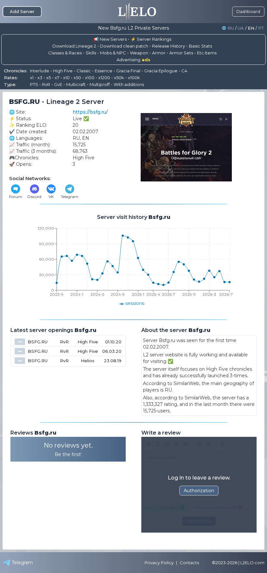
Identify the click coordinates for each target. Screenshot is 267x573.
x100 (89, 77)
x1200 (104, 77)
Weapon (139, 52)
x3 (39, 77)
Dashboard (248, 11)
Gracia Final (128, 70)
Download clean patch (124, 46)
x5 (48, 77)
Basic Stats (200, 46)
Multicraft (76, 84)
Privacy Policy (159, 562)
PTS (34, 84)
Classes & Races (65, 52)
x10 (66, 77)
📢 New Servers (110, 39)
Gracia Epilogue (160, 70)
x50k (119, 77)
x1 (32, 77)
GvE (58, 84)
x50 (77, 77)
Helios (87, 360)
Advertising (133, 60)
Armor (158, 52)
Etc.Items (207, 52)
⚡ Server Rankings (151, 39)
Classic (84, 70)
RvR (46, 84)
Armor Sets (181, 52)
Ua (241, 28)
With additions (129, 84)
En (251, 28)
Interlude (39, 70)
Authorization (199, 491)
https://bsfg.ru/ (90, 112)
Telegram (69, 196)
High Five (63, 70)
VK (51, 196)
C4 (184, 70)
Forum (15, 196)
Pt (261, 28)
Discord (34, 196)
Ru (231, 28)
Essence (103, 70)
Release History (168, 46)
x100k (134, 77)
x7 (57, 77)
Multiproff (100, 84)
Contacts (189, 562)
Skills (91, 52)
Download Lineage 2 (74, 46)
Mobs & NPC (113, 52)
